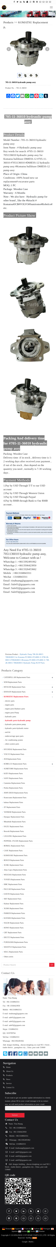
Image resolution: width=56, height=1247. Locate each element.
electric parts (9, 701)
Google (24, 1242)
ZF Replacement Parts (12, 807)
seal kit (7, 732)
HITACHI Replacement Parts (14, 687)
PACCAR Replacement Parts (14, 889)
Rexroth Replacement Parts (14, 831)
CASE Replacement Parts (13, 851)
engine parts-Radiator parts (15, 709)
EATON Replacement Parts (14, 894)
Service (9, 1083)
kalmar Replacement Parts (13, 802)
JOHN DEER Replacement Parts (16, 793)
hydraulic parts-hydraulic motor (17, 728)
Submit (15, 1115)
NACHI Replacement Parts (14, 923)
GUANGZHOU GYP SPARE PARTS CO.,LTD (29, 1235)
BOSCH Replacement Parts (14, 860)
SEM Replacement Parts (13, 682)
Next (47, 49)
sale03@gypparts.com (17, 1025)
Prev (9, 49)
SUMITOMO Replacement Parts (16, 769)
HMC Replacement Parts (13, 884)
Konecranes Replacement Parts (15, 798)
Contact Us (10, 1087)
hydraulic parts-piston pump (15, 724)
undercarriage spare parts (14, 736)
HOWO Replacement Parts (13, 928)
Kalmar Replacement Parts (13, 904)
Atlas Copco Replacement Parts (15, 870)
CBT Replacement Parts (12, 933)
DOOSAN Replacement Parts (14, 692)
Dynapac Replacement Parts (14, 817)
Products (8, 22)
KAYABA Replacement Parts (14, 918)
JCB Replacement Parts (12, 759)
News (8, 1079)
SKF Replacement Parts (12, 899)
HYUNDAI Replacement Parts (15, 749)
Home (8, 1067)
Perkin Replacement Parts (13, 788)
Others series (8, 957)
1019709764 (10, 1033)
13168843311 (13, 1029)
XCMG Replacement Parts (13, 865)
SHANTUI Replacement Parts (15, 947)
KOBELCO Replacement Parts (15, 764)
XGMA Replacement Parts (13, 908)
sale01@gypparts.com (17, 1017)
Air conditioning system (14, 740)
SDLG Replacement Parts (13, 952)
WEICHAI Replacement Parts (15, 875)
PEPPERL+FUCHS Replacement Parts (18, 841)
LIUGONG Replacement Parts (15, 836)
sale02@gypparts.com (17, 1021)
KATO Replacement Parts (13, 773)
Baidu (31, 1242)
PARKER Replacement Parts (14, 913)
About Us (9, 1071)
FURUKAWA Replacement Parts (16, 942)
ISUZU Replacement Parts (13, 827)
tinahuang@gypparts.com (18, 1014)
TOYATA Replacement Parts (14, 880)
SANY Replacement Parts (13, 778)
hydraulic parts (10, 717)
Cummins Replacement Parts (14, 783)
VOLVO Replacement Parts (14, 754)
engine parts (9, 705)
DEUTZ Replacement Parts (14, 937)
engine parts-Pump (12, 713)
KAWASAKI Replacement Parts (15, 855)
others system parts (12, 744)
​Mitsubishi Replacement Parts (15, 822)
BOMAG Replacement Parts (14, 846)
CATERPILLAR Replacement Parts (17, 677)
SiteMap (29, 1238)
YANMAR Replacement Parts (15, 812)
